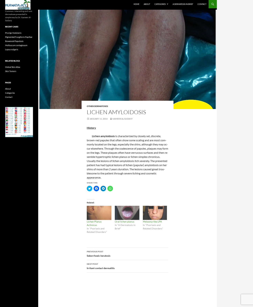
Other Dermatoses (97, 106)
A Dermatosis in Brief (183, 4)
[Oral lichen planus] (127, 213)
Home (136, 4)
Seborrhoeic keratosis (98, 253)
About (147, 4)
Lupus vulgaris (11, 49)
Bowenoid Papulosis (14, 41)
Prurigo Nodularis (13, 33)
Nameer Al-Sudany (122, 118)
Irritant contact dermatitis (101, 266)
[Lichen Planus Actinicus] (99, 213)
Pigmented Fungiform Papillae (18, 37)
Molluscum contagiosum (16, 45)
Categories (160, 4)
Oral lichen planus (124, 221)
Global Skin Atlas (12, 67)
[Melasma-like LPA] (155, 213)
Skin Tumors (10, 71)
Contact (202, 4)
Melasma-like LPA (152, 221)
